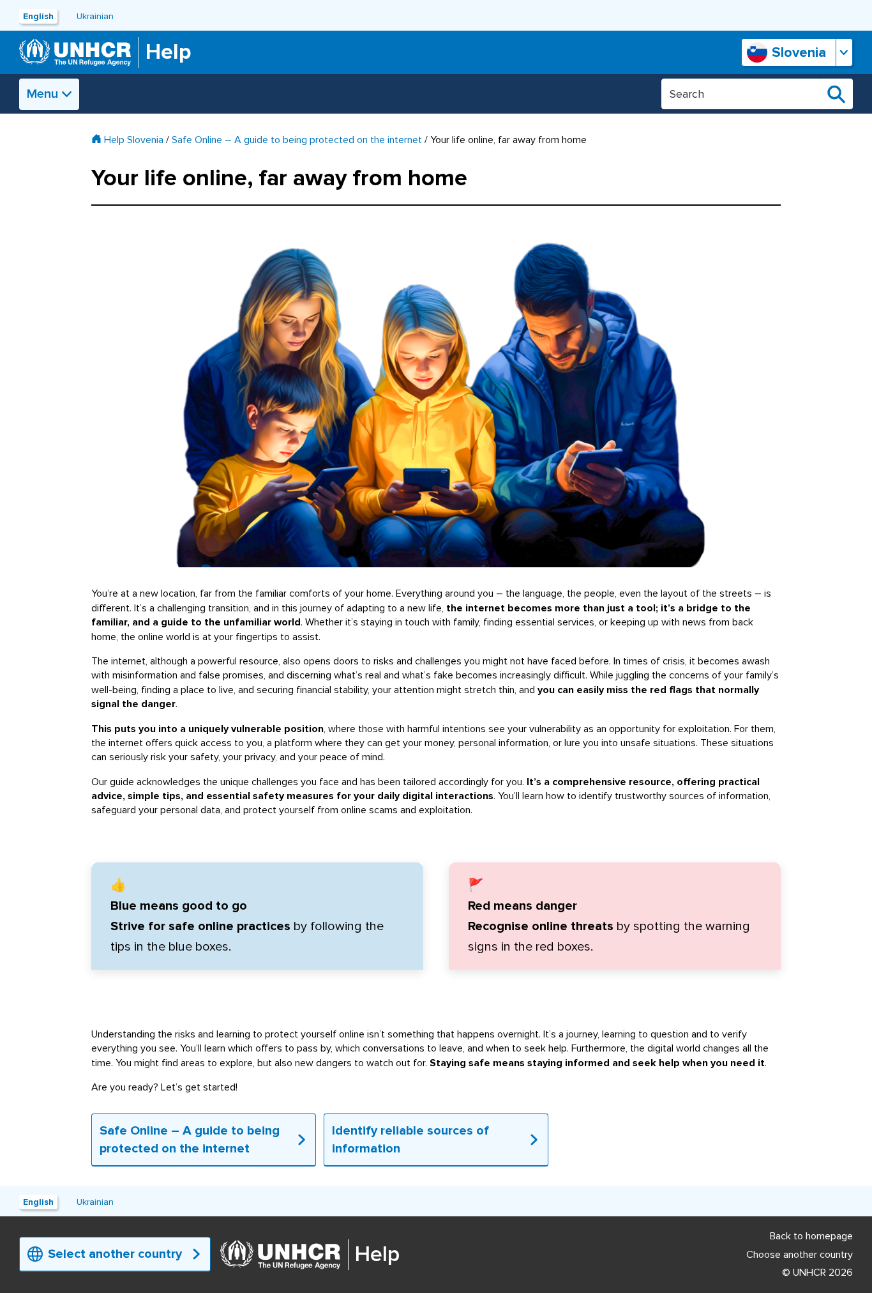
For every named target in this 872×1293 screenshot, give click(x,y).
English (38, 16)
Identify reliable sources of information (410, 1139)
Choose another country (799, 1254)
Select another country (115, 1254)
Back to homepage (811, 1236)
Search (836, 94)
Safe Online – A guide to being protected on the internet (297, 140)
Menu (42, 94)
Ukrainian (95, 16)
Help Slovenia (133, 140)
